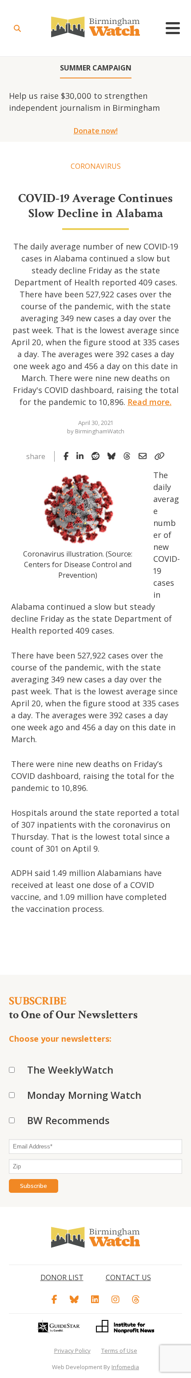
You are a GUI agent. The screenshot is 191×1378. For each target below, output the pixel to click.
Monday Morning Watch (84, 1095)
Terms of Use (119, 1351)
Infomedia (125, 1367)
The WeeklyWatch (70, 1069)
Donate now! (96, 131)
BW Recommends (68, 1120)
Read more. (149, 402)
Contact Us (128, 1277)
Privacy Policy (72, 1351)
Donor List (62, 1277)
